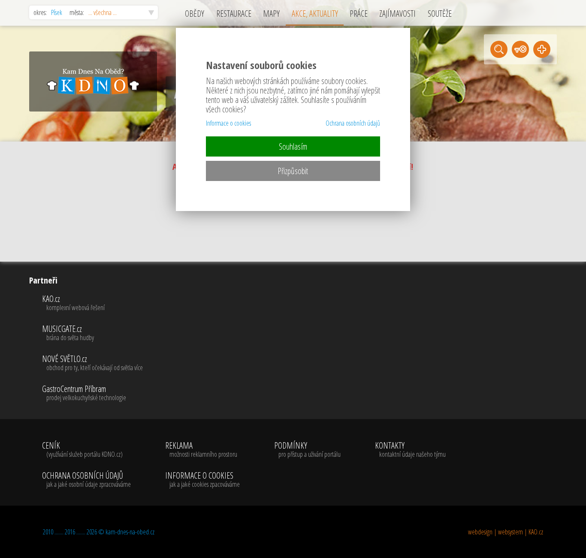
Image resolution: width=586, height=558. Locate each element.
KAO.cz (73, 303)
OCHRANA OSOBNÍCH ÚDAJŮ (86, 480)
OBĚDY (194, 13)
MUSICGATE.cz (68, 333)
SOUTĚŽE (440, 13)
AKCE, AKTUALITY (315, 13)
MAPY (271, 13)
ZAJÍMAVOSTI (397, 13)
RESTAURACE (233, 13)
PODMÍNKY (307, 449)
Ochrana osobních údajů (353, 123)
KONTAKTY (410, 449)
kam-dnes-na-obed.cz (130, 532)
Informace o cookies (228, 123)
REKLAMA (201, 449)
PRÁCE (359, 13)
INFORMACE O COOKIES (202, 480)
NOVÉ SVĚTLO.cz (92, 363)
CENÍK (82, 449)
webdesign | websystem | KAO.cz (505, 532)
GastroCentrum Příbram (84, 393)
